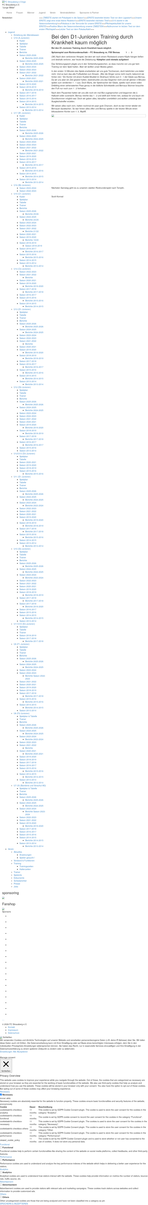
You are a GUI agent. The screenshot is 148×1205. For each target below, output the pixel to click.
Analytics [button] (4, 1169)
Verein (53, 12)
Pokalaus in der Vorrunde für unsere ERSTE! (81, 23)
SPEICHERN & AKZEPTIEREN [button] (14, 1203)
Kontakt (11, 1027)
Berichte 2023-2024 (34, 505)
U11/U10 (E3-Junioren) (24, 623)
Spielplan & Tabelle (28, 716)
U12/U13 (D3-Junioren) (24, 453)
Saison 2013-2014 (28, 107)
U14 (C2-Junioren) (22, 268)
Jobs (16, 886)
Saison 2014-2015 (28, 101)
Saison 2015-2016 (28, 98)
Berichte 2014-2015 (34, 104)
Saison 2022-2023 (28, 69)
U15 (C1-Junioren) (22, 193)
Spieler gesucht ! (27, 857)
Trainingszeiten (26, 866)
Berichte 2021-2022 (34, 75)
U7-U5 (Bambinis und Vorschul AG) (30, 785)
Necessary (7, 1094)
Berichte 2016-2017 (34, 164)
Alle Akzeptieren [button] (20, 1051)
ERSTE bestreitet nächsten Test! (94, 20)
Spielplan (24, 43)
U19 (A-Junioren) (21, 37)
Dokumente (19, 877)
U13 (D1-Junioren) (22, 309)
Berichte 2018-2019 (34, 89)
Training (17, 863)
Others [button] (3, 1194)
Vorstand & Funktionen (24, 860)
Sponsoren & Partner (89, 12)
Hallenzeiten (25, 869)
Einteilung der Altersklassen (26, 34)
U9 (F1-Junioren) (21, 644)
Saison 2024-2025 (28, 60)
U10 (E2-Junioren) (22, 548)
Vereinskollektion (67, 12)
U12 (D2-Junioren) (22, 387)
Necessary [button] (5, 1091)
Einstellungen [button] (6, 1051)
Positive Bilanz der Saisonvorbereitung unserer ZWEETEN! (77, 26)
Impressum (13, 1029)
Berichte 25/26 (32, 213)
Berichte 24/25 (32, 219)
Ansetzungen (26, 854)
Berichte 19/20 (32, 239)
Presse (17, 883)
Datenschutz (13, 1032)
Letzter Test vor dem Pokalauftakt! (75, 29)
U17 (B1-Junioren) (22, 112)
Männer (30, 12)
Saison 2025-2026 (28, 55)
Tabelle (23, 46)
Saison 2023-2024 (28, 66)
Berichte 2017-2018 (34, 291)
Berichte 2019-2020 (34, 286)
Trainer (23, 49)
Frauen (19, 12)
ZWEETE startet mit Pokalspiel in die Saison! (63, 17)
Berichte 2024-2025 (34, 63)
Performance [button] (6, 1156)
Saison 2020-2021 (28, 78)
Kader (22, 40)
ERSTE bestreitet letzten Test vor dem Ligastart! (109, 17)
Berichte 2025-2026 (34, 58)
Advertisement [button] (6, 1181)
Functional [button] (5, 1144)
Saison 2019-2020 (28, 84)
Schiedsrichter (20, 880)
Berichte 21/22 (32, 231)
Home (9, 12)
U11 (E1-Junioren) (22, 476)
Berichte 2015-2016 (34, 170)
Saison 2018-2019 (28, 86)
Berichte (23, 52)
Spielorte (18, 874)
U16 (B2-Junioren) (22, 185)
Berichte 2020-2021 (34, 81)
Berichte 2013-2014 (34, 110)
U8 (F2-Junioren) (21, 713)
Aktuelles (18, 851)
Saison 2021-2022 (28, 72)
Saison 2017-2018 (28, 92)
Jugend (42, 12)
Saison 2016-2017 (28, 95)
